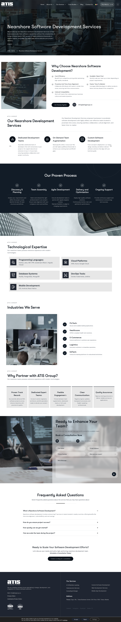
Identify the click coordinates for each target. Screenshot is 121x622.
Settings (94, 619)
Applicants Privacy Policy (14, 599)
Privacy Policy (11, 596)
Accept (76, 619)
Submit (114, 474)
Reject (85, 619)
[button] (10, 146)
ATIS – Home (11, 51)
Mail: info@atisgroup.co (14, 593)
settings (65, 620)
